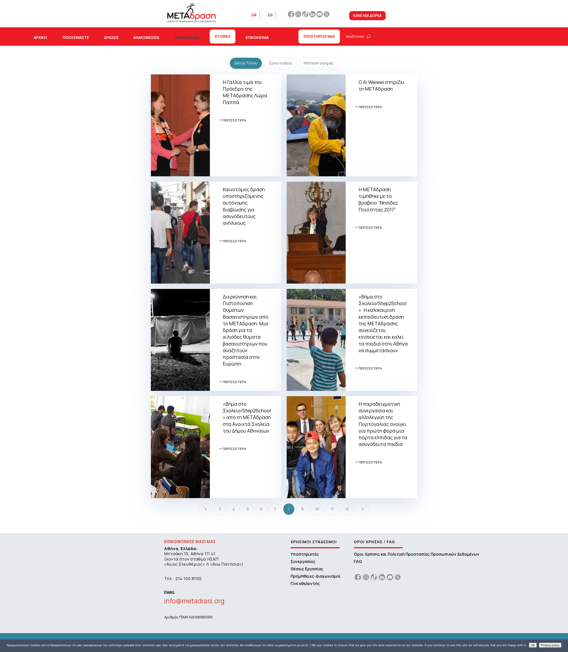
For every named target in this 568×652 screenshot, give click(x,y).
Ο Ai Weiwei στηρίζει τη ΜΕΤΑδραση (382, 85)
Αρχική (40, 37)
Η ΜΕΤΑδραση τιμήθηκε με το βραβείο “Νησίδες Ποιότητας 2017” (378, 199)
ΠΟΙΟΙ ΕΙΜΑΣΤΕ (76, 37)
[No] (562, 646)
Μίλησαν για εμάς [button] (319, 63)
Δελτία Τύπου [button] (245, 63)
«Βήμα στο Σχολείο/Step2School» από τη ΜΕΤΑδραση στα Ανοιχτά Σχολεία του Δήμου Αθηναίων (247, 417)
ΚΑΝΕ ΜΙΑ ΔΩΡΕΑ (367, 15)
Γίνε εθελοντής (305, 583)
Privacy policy (550, 645)
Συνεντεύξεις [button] (280, 63)
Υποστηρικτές (305, 554)
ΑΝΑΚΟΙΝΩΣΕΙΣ (146, 37)
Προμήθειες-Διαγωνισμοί (316, 576)
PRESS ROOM (187, 37)
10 (317, 508)
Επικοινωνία (257, 37)
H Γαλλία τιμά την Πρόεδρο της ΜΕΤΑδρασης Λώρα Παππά (245, 92)
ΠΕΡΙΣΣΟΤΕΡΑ (234, 120)
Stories (223, 36)
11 (332, 508)
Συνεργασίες (303, 561)
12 (347, 508)
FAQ (358, 561)
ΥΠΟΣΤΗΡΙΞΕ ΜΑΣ (319, 36)
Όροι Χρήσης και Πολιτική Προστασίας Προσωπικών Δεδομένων (416, 554)
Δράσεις (111, 37)
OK (533, 645)
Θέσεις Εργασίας (307, 568)
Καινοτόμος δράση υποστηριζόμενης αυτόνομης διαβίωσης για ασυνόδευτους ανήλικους (244, 206)
